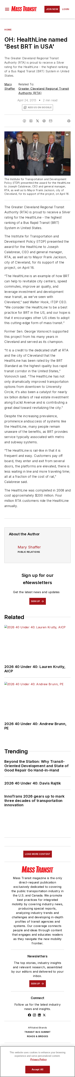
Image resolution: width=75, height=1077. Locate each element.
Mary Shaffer (29, 547)
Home (7, 29)
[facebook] (24, 121)
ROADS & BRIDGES (37, 1036)
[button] (7, 9)
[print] (69, 121)
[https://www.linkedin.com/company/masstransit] (39, 1015)
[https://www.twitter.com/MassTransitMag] (44, 1015)
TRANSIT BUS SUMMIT (37, 1032)
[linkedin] (31, 121)
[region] (37, 1061)
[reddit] (44, 121)
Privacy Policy (38, 1059)
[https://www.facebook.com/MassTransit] (29, 1015)
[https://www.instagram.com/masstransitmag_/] (34, 1015)
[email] (50, 121)
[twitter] (37, 121)
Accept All (37, 1069)
